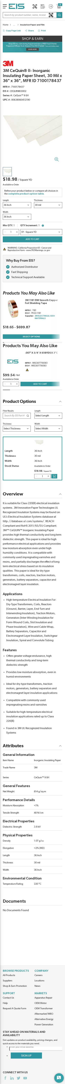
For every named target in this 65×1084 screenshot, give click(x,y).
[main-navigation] (5, 6)
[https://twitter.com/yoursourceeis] (18, 1078)
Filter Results (8, 411)
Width (5, 212)
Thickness (38, 200)
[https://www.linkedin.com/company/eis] (12, 1078)
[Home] (16, 6)
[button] (32, 15)
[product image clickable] (7, 171)
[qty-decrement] (5, 232)
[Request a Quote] (43, 6)
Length (6, 200)
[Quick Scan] (35, 6)
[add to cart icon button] (54, 476)
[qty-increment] (17, 232)
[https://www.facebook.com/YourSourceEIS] (5, 1078)
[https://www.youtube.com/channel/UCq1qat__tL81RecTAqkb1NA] (25, 1078)
